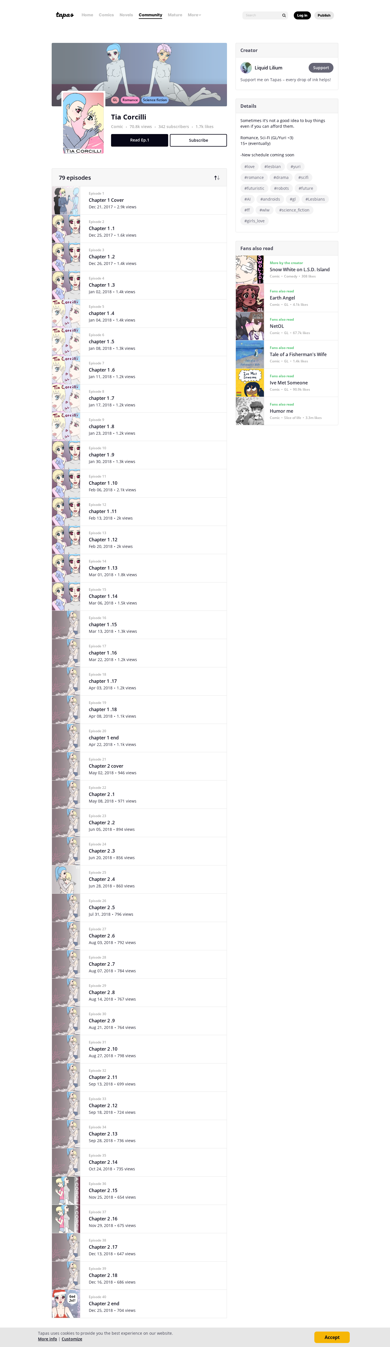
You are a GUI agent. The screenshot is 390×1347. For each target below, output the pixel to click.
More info (47, 1339)
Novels (126, 14)
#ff (247, 210)
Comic (117, 126)
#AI (247, 199)
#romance (254, 177)
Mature (175, 14)
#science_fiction (294, 210)
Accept (332, 1337)
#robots (281, 188)
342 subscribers (174, 126)
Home (87, 14)
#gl (293, 199)
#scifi (303, 177)
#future (306, 188)
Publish (324, 15)
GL (115, 99)
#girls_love (254, 220)
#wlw (265, 210)
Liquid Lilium (268, 68)
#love (249, 166)
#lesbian (272, 166)
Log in (302, 15)
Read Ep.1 (139, 140)
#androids (270, 199)
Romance (130, 99)
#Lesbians (315, 199)
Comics (106, 14)
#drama (281, 177)
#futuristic (254, 188)
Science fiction (155, 99)
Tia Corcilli (128, 116)
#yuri (296, 166)
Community (150, 14)
